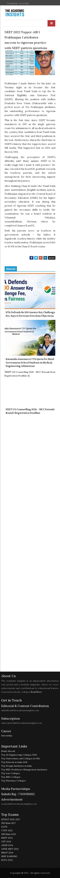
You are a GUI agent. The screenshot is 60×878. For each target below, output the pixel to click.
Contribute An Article (18, 3)
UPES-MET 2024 (9, 849)
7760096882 (26, 794)
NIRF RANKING (9, 856)
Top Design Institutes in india (16, 766)
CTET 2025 (7, 830)
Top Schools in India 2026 (14, 762)
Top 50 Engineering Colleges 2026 (19, 754)
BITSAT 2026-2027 (10, 819)
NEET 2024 (7, 837)
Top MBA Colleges (10, 777)
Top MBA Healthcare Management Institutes (24, 769)
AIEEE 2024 (7, 845)
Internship (6, 735)
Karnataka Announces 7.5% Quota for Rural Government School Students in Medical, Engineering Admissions (30, 363)
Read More (36, 692)
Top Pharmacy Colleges (13, 780)
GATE (4, 826)
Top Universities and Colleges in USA (20, 758)
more (52, 257)
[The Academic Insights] (22, 13)
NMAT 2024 (7, 852)
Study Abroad (8, 751)
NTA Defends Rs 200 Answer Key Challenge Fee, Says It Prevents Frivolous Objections (30, 314)
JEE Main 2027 (8, 823)
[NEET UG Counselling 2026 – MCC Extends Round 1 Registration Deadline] (30, 388)
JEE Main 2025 (8, 834)
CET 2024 (6, 841)
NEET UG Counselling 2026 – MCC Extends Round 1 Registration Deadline (30, 411)
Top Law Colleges (10, 773)
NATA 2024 (7, 860)
